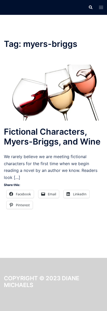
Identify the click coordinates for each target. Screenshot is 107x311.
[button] (90, 7)
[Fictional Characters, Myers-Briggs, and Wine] (53, 92)
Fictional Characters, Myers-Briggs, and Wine (52, 137)
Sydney (73, 307)
